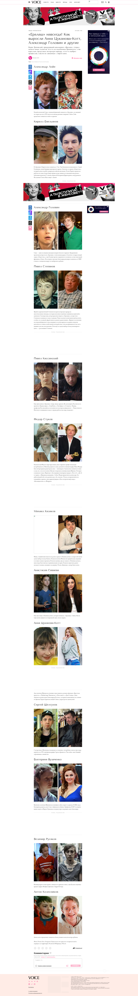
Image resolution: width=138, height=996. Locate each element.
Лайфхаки (36, 61)
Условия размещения (32, 991)
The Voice (36, 2)
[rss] (29, 981)
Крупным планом (37, 30)
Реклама (47, 61)
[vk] (32, 981)
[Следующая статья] (69, 970)
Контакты (31, 987)
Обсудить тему (78, 58)
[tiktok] (32, 984)
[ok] (29, 984)
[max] (34, 984)
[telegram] (34, 981)
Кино (32, 61)
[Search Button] (106, 2)
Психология (41, 61)
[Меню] (29, 2)
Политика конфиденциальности (35, 993)
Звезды (30, 30)
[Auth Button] (109, 2)
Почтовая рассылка (102, 2)
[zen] (37, 981)
